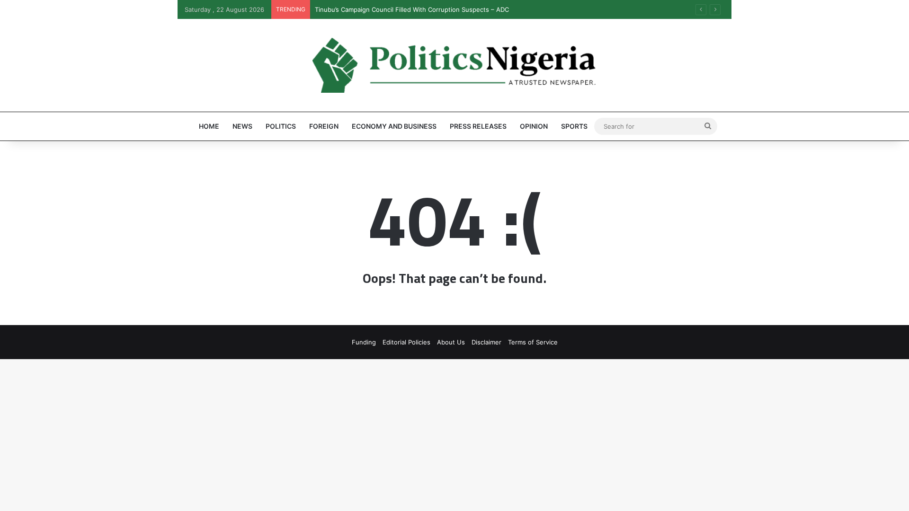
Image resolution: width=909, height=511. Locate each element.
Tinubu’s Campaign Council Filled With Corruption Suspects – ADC (412, 9)
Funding (364, 342)
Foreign (324, 126)
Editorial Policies (406, 342)
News (242, 126)
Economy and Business (394, 126)
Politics (281, 126)
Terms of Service (533, 342)
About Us (451, 342)
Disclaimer (486, 342)
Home (209, 126)
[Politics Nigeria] (454, 65)
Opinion (534, 126)
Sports (574, 126)
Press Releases (478, 126)
